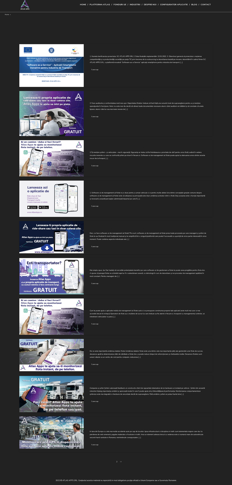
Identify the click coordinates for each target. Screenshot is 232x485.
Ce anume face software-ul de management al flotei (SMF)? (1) (124, 188)
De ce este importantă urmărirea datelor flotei (115, 346)
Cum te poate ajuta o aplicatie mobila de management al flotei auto (126, 306)
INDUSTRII (135, 4)
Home (7, 14)
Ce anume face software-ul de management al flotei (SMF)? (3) (124, 98)
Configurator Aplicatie (174, 4)
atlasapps (95, 67)
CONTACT (206, 4)
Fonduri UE (120, 4)
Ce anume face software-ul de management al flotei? (119, 228)
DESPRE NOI (150, 4)
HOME (83, 4)
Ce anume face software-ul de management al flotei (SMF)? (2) (124, 147)
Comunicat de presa (100, 51)
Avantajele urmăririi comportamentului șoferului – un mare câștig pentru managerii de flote (140, 383)
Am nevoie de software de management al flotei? (117, 265)
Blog (194, 4)
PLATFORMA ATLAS (100, 4)
